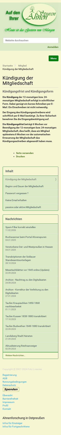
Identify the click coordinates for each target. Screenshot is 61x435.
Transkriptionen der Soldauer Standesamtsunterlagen (20, 258)
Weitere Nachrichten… (15, 355)
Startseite (8, 65)
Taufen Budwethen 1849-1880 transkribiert (28, 326)
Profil (5, 405)
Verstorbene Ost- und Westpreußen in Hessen (29, 246)
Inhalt (9, 171)
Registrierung (10, 375)
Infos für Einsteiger (12, 423)
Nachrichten (13, 219)
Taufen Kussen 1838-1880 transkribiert (25, 316)
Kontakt (7, 409)
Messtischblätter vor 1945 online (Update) (27, 270)
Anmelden (52, 47)
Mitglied (22, 65)
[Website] (30, 18)
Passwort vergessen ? (16, 193)
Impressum (8, 402)
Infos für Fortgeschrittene (16, 426)
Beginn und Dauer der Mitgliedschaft (24, 186)
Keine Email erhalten (16, 200)
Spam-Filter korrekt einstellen (20, 227)
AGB (5, 378)
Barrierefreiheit (10, 398)
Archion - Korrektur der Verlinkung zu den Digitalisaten (26, 291)
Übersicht (8, 395)
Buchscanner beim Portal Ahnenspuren (25, 237)
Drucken (20, 156)
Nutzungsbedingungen (15, 381)
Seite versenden (25, 153)
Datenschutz (9, 385)
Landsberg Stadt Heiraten (19, 336)
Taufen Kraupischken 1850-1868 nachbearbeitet (22, 305)
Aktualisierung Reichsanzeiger (21, 345)
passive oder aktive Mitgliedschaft (23, 207)
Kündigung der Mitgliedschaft (20, 179)
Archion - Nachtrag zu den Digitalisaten (25, 279)
